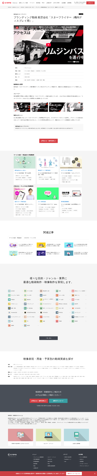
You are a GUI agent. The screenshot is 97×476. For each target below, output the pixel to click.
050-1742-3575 (42, 405)
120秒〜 (38, 374)
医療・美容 (53, 179)
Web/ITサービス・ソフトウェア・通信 (23, 179)
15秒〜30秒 (21, 374)
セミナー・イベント (52, 457)
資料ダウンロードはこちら (74, 473)
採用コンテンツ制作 (23, 2)
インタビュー (16, 370)
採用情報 (69, 2)
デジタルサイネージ (27, 368)
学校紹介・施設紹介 (69, 366)
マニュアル (82, 368)
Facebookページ (67, 459)
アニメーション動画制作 (39, 457)
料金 (34, 465)
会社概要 (64, 2)
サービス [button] (32, 2)
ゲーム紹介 (65, 368)
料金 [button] (43, 2)
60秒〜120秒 (33, 374)
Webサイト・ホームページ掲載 (22, 175)
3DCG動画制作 (37, 459)
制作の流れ (50, 461)
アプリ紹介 (41, 207)
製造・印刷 (82, 376)
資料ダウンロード (58, 401)
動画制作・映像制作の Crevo (13, 7)
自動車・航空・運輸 (41, 80)
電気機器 (56, 376)
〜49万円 (29, 177)
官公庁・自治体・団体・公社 (64, 378)
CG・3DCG (47, 366)
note (65, 461)
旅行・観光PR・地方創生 (30, 80)
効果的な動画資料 (51, 465)
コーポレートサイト (84, 463)
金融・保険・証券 (17, 378)
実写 (14, 364)
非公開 (15, 372)
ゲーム (60, 376)
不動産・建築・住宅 (66, 181)
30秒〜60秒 (27, 77)
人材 (69, 376)
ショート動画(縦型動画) (18, 366)
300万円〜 (36, 372)
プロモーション (77, 175)
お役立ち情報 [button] (56, 2)
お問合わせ (90, 2)
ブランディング (40, 366)
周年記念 (32, 366)
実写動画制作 (36, 461)
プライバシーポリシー (84, 465)
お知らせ (81, 459)
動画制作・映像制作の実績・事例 (27, 7)
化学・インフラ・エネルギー (35, 378)
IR (35, 366)
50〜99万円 (27, 73)
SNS (51, 366)
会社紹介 (64, 177)
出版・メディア (65, 212)
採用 (21, 370)
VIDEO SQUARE (67, 457)
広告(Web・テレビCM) (41, 70)
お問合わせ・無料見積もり (48, 141)
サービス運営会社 (83, 457)
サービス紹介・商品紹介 (30, 70)
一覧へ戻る (48, 338)
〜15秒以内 (16, 374)
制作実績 (38, 2)
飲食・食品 (51, 376)
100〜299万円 (30, 210)
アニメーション (28, 67)
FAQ (49, 463)
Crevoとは (15, 2)
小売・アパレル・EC (26, 214)
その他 (72, 378)
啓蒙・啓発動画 (27, 366)
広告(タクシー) (56, 366)
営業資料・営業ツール (57, 368)
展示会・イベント (48, 368)
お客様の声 (48, 2)
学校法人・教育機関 (53, 378)
